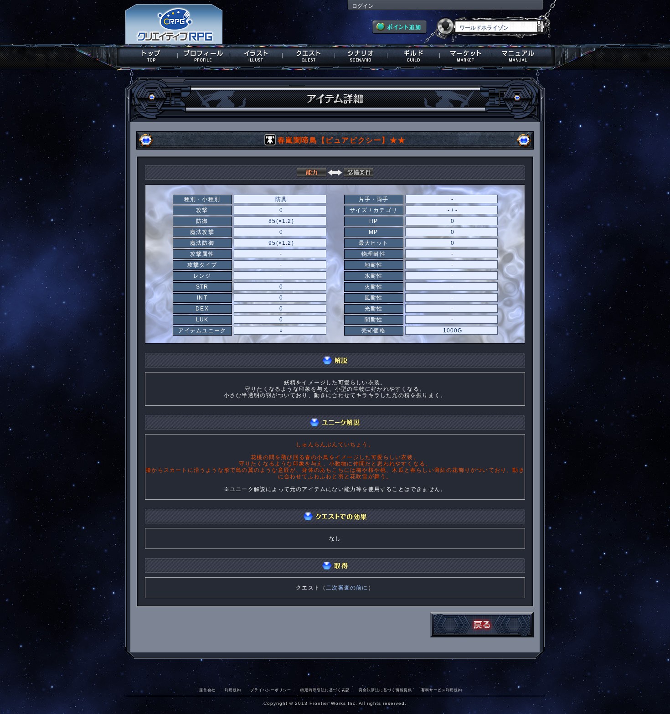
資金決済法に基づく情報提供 (385, 690)
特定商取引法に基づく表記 (325, 690)
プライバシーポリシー (270, 690)
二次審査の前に (347, 588)
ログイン (363, 6)
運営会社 (207, 690)
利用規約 (233, 690)
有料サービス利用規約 (441, 690)
